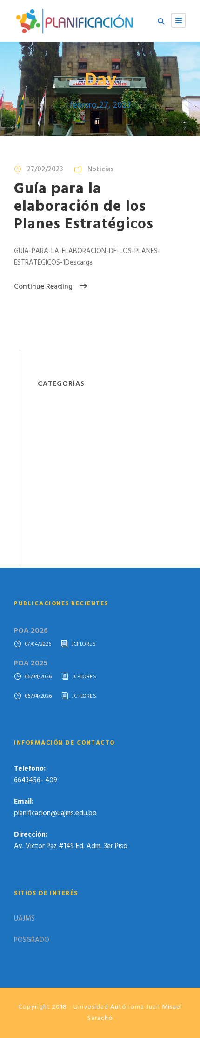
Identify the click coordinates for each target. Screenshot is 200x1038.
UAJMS (24, 918)
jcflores (84, 645)
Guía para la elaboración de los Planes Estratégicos (83, 207)
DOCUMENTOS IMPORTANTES (83, 405)
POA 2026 (31, 631)
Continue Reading (43, 287)
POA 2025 (30, 663)
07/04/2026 (38, 645)
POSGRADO (31, 940)
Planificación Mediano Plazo (79, 466)
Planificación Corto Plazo (75, 451)
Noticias (100, 169)
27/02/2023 (45, 169)
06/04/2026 (38, 677)
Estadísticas (56, 420)
